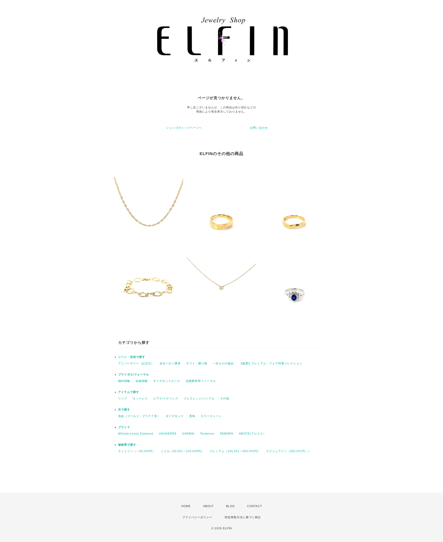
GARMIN (188, 433)
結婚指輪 (142, 381)
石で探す (124, 409)
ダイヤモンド (175, 416)
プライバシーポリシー (197, 517)
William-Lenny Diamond (135, 433)
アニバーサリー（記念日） (136, 363)
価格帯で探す (127, 444)
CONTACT (254, 506)
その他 (224, 398)
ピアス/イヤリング (165, 398)
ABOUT (208, 506)
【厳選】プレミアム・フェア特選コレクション (270, 363)
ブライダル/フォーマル (133, 374)
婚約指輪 (124, 381)
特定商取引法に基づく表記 (243, 517)
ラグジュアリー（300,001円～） (288, 451)
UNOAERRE (168, 433)
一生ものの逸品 (223, 363)
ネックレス (140, 398)
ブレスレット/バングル (199, 398)
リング (122, 398)
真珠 (192, 416)
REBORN (226, 433)
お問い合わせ (259, 127)
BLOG (230, 506)
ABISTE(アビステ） (252, 433)
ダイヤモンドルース (166, 381)
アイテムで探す (128, 392)
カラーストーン (211, 416)
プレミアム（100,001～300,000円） (235, 451)
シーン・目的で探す (131, 357)
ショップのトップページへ (184, 127)
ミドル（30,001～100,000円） (182, 451)
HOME (186, 506)
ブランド (124, 427)
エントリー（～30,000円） (136, 451)
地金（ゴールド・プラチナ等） (139, 416)
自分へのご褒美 (170, 363)
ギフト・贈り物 (196, 363)
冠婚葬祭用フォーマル (201, 381)
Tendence (207, 433)
